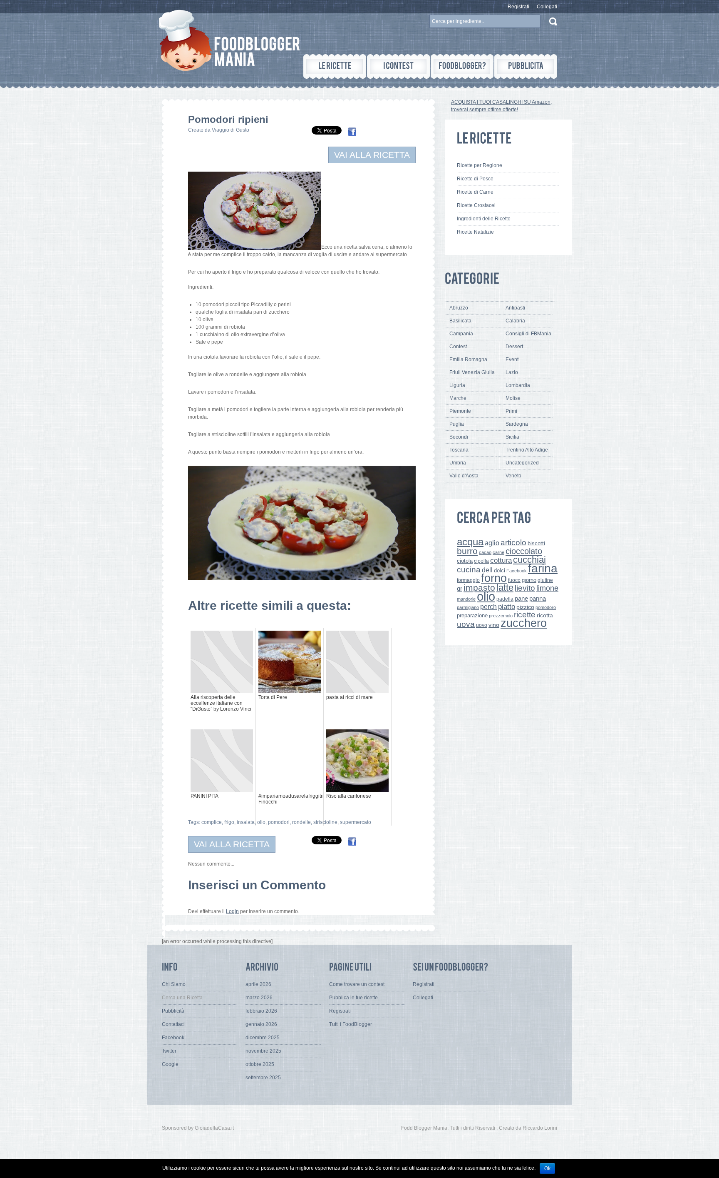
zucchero (524, 622)
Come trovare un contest (356, 984)
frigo (229, 822)
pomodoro (546, 607)
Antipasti (515, 308)
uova (466, 624)
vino (493, 624)
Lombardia (518, 385)
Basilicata (460, 321)
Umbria (457, 463)
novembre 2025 (263, 1051)
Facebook (516, 570)
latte (504, 587)
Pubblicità (173, 1011)
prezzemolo (501, 615)
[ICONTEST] (398, 66)
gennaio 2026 (261, 1024)
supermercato (355, 822)
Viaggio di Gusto (230, 130)
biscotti (536, 543)
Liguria (457, 385)
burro (467, 551)
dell (487, 570)
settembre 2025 (263, 1078)
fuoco (514, 580)
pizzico (525, 607)
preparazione (472, 616)
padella (504, 599)
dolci (499, 570)
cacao (485, 552)
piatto (506, 606)
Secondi (458, 437)
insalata (246, 822)
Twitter (169, 1051)
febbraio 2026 (261, 1011)
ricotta (545, 615)
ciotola (465, 561)
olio (261, 822)
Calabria (515, 321)
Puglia (456, 424)
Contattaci (173, 1024)
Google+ (171, 1064)
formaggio (468, 580)
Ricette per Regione (479, 165)
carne (498, 552)
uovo (481, 625)
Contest (458, 346)
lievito (525, 588)
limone (547, 588)
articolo (513, 542)
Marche (457, 398)
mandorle (466, 598)
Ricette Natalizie (475, 232)
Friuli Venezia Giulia (472, 372)
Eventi (513, 359)
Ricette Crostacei (476, 205)
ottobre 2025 (259, 1064)
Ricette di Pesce (475, 179)
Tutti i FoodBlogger (350, 1024)
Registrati (518, 7)
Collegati (547, 7)
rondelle (301, 822)
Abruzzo (458, 308)
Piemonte (460, 411)
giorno (529, 580)
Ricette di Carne (475, 192)
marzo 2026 (259, 998)
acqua (470, 541)
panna (537, 598)
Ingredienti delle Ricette (484, 219)
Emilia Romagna (468, 359)
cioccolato (524, 551)
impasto (479, 587)
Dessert (514, 346)
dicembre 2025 (262, 1038)
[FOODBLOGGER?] (462, 66)
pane (521, 598)
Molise (513, 398)
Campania (461, 334)
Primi (511, 411)
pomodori (279, 822)
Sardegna (517, 424)
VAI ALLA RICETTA (372, 155)
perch (488, 606)
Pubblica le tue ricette (353, 998)
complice (211, 822)
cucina (469, 569)
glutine (545, 580)
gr (459, 588)
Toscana (459, 450)
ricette (525, 614)
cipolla (481, 561)
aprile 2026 (258, 984)
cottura (501, 560)
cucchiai (529, 559)
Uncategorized (522, 463)
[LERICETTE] (334, 66)
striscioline (325, 822)
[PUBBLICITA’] (525, 66)
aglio (492, 543)
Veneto (513, 476)
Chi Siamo (174, 984)
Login (232, 911)
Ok (547, 1168)
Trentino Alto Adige (527, 450)
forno (494, 578)
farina (543, 568)
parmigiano (468, 607)
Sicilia (512, 437)
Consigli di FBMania (528, 334)
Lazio (512, 372)
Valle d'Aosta (464, 476)
